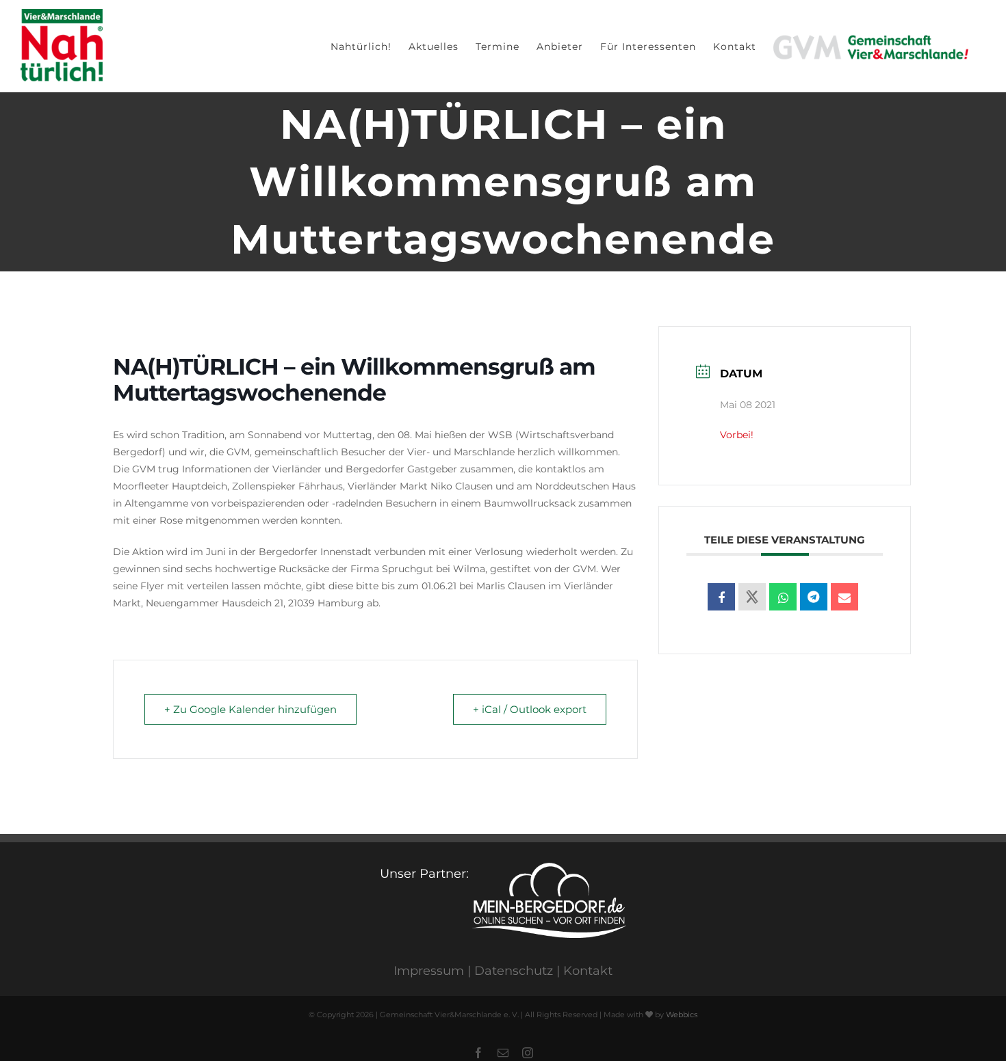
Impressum (429, 970)
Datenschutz (513, 970)
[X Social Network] (752, 596)
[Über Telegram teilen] (813, 596)
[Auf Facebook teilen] (721, 596)
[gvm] (870, 46)
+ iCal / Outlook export (529, 709)
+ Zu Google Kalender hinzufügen (250, 709)
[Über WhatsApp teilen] (783, 596)
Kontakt (587, 970)
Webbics (681, 1014)
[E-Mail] (844, 596)
